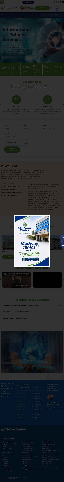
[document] (32, 241)
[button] (47, 217)
